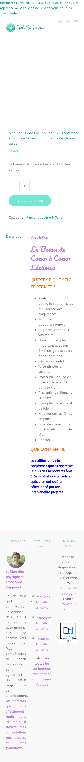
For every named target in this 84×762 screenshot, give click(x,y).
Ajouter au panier (30, 201)
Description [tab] (14, 236)
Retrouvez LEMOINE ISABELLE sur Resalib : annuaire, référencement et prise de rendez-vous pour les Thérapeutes (39, 8)
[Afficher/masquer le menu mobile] (76, 22)
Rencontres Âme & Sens (44, 217)
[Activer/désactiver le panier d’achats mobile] (60, 22)
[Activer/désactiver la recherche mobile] (68, 22)
